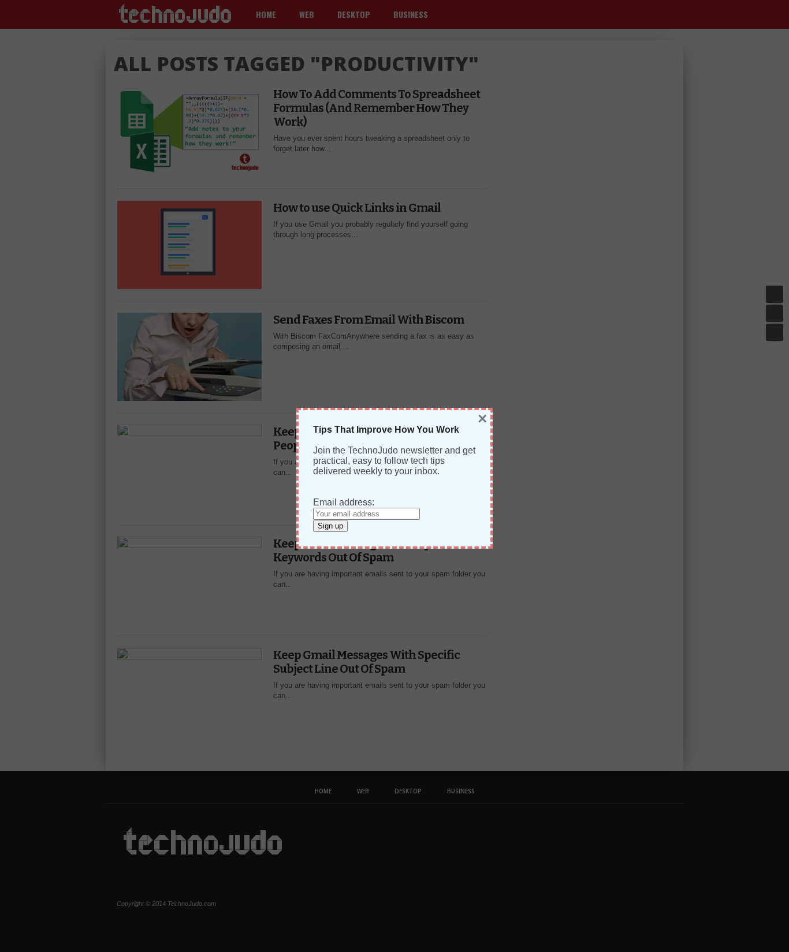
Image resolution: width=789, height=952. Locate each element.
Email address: (343, 502)
